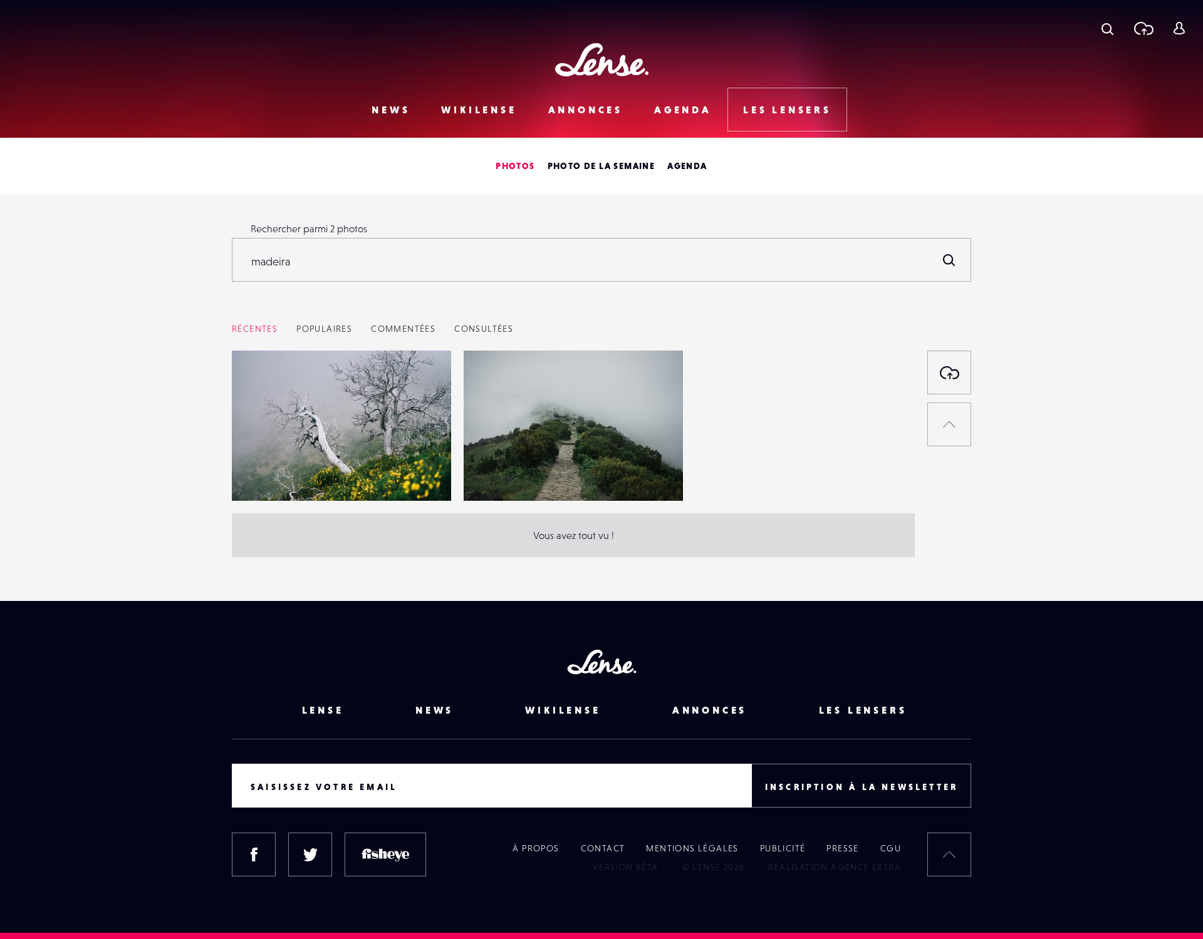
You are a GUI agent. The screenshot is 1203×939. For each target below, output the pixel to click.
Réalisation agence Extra (834, 867)
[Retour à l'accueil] (601, 59)
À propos (536, 848)
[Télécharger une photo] (1143, 28)
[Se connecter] (1179, 28)
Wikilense (478, 109)
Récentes (255, 329)
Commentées (403, 329)
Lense (323, 710)
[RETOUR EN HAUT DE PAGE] (949, 424)
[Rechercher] (949, 260)
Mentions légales (692, 848)
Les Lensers (787, 109)
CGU (890, 848)
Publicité (783, 848)
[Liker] (423, 385)
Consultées (483, 329)
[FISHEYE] (385, 854)
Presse (842, 848)
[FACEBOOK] (254, 854)
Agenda (683, 109)
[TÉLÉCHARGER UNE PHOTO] (949, 372)
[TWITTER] (310, 854)
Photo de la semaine (601, 166)
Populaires (324, 329)
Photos (515, 166)
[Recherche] (1107, 28)
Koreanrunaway (278, 475)
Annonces (585, 109)
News (391, 109)
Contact (603, 848)
